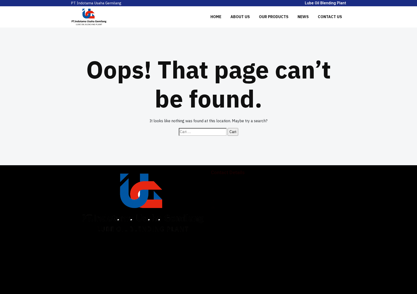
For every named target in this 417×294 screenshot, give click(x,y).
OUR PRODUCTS (273, 16)
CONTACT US (330, 16)
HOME (215, 16)
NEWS (303, 16)
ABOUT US (240, 16)
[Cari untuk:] (203, 132)
